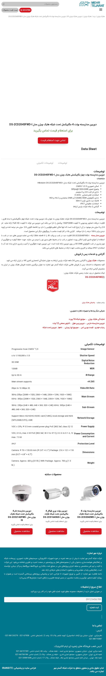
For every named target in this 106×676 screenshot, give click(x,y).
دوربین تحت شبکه (50, 327)
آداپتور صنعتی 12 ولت (61, 323)
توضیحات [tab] (62, 163)
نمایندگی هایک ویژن (96, 319)
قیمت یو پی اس (87, 327)
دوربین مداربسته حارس (96, 323)
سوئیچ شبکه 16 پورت (77, 319)
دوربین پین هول (78, 323)
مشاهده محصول (91, 531)
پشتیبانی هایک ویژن (88, 302)
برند (94, 16)
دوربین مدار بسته (98, 235)
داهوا (60, 327)
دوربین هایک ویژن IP (74, 16)
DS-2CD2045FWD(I (94, 277)
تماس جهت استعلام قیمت (53, 140)
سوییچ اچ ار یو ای (72, 327)
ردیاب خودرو (100, 327)
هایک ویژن (101, 16)
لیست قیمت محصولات (10, 10)
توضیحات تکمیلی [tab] (45, 163)
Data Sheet (89, 149)
